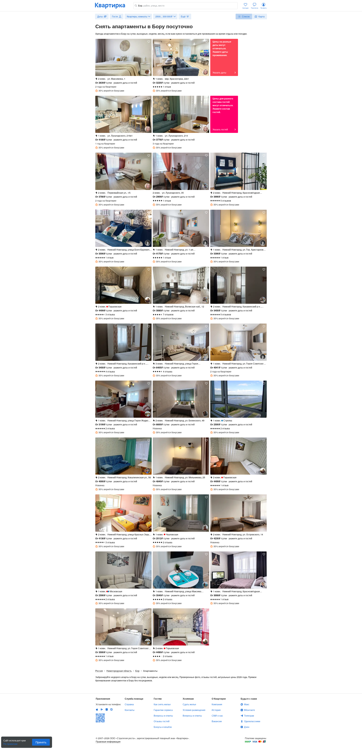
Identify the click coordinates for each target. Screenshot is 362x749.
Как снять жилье (162, 704)
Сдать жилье (189, 704)
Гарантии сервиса (163, 710)
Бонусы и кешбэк (163, 727)
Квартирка (112, 6)
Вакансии (217, 721)
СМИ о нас (217, 715)
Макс (246, 704)
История (216, 710)
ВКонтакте (249, 710)
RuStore (111, 709)
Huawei (106, 709)
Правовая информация (108, 741)
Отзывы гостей (161, 721)
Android (102, 709)
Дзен (246, 727)
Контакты (129, 710)
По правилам (10, 742)
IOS (97, 709)
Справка (129, 704)
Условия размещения (194, 710)
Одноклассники (252, 721)
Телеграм (249, 715)
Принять (40, 742)
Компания (217, 704)
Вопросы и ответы (163, 715)
